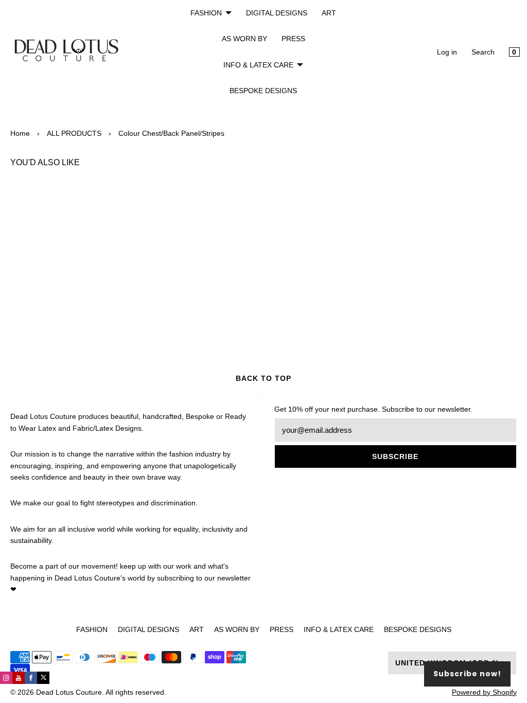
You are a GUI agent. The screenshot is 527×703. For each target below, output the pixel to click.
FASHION (206, 13)
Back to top (263, 378)
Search (483, 52)
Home (20, 133)
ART (329, 13)
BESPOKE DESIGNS (263, 90)
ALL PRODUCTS (74, 133)
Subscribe (395, 456)
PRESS (293, 38)
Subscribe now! (467, 674)
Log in (447, 52)
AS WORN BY (244, 38)
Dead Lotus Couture (69, 692)
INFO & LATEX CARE (258, 65)
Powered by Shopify (484, 692)
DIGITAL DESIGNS (276, 13)
